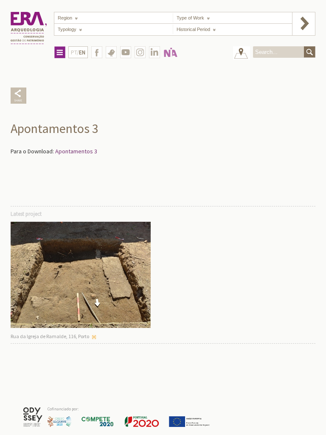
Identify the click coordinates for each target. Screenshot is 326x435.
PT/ (78, 52)
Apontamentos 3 (76, 151)
